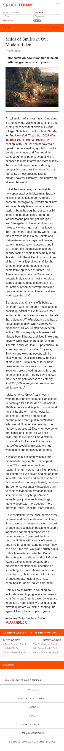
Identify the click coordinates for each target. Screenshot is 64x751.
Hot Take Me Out (11, 648)
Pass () (40, 13)
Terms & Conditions (33, 733)
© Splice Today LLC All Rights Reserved (33, 742)
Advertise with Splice (33, 698)
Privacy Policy (33, 724)
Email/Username (11, 13)
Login (17, 680)
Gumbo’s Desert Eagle (14, 652)
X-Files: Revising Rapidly (15, 644)
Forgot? (43, 13)
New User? (8, 21)
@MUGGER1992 (17, 622)
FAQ (33, 716)
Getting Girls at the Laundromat (48, 652)
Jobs (33, 707)
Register (7, 680)
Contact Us (33, 690)
